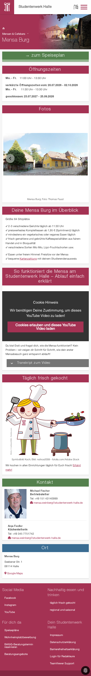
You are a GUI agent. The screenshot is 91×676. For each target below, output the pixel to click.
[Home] (45, 28)
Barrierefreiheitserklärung (65, 649)
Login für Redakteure (62, 656)
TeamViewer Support (62, 663)
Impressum (56, 635)
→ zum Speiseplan (45, 56)
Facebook (10, 598)
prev (10, 158)
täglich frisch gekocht (62, 603)
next (80, 158)
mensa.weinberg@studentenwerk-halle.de (58, 503)
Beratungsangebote (16, 654)
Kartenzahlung (28, 259)
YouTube (9, 612)
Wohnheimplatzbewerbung (20, 637)
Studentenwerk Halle (35, 6)
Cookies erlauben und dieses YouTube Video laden (45, 327)
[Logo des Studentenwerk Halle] (7, 7)
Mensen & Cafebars (14, 34)
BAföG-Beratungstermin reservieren (18, 645)
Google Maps (14, 573)
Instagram (10, 605)
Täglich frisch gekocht (45, 378)
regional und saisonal (62, 610)
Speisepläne (11, 630)
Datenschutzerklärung (63, 642)
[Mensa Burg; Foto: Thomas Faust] (45, 154)
